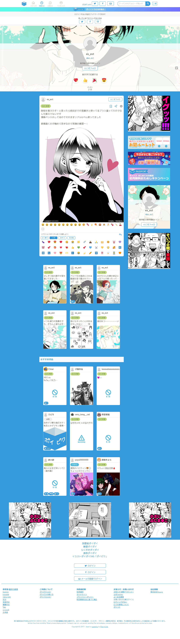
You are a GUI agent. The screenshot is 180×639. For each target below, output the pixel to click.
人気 (53, 238)
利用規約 (80, 592)
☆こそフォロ (90, 68)
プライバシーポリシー (85, 597)
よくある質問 (119, 597)
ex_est (90, 54)
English (6, 592)
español (6, 594)
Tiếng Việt (7, 597)
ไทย (4, 607)
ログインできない (120, 602)
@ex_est (90, 58)
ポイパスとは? (45, 597)
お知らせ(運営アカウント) (124, 592)
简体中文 (6, 602)
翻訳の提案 (13, 589)
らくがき (45, 106)
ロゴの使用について (121, 604)
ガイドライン (82, 594)
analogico (95, 627)
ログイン (91, 565)
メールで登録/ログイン (91, 578)
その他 (71, 238)
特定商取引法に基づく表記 (87, 599)
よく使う (45, 238)
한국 (4, 599)
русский (6, 610)
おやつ (62, 238)
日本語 (5, 612)
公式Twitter (118, 594)
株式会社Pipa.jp (156, 592)
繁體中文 (6, 604)
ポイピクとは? (45, 592)
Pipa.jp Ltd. (104, 627)
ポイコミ (117, 607)
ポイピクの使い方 (46, 594)
